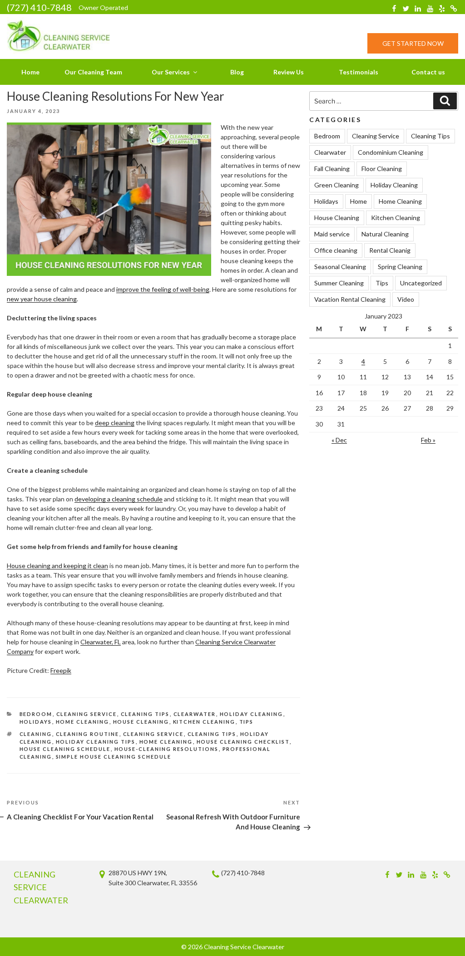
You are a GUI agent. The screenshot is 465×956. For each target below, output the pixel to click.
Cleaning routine (87, 734)
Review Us (288, 72)
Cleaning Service (86, 714)
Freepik (60, 670)
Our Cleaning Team (93, 72)
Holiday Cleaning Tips (96, 742)
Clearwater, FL (100, 642)
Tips (246, 722)
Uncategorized (421, 283)
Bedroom (36, 714)
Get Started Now (413, 43)
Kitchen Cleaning (204, 722)
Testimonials (358, 72)
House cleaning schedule (65, 749)
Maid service (332, 234)
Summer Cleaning (339, 283)
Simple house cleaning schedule (114, 757)
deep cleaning (114, 423)
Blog (237, 72)
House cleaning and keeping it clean (57, 565)
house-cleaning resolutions (166, 749)
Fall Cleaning (332, 168)
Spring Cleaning (400, 266)
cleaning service (153, 734)
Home (30, 72)
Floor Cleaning (381, 168)
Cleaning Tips (145, 714)
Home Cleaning (82, 722)
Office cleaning (335, 250)
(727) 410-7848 (39, 7)
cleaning (36, 734)
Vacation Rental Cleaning (350, 299)
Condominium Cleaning (390, 152)
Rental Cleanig (390, 250)
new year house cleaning (42, 299)
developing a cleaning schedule (118, 499)
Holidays (36, 722)
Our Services (171, 72)
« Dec (339, 440)
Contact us (428, 72)
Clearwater (194, 714)
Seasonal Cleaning (340, 266)
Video (405, 299)
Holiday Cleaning (251, 714)
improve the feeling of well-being (162, 289)
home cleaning (166, 742)
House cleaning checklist (243, 742)
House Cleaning (141, 722)
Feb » (428, 440)
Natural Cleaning (385, 234)
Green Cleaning (336, 185)
